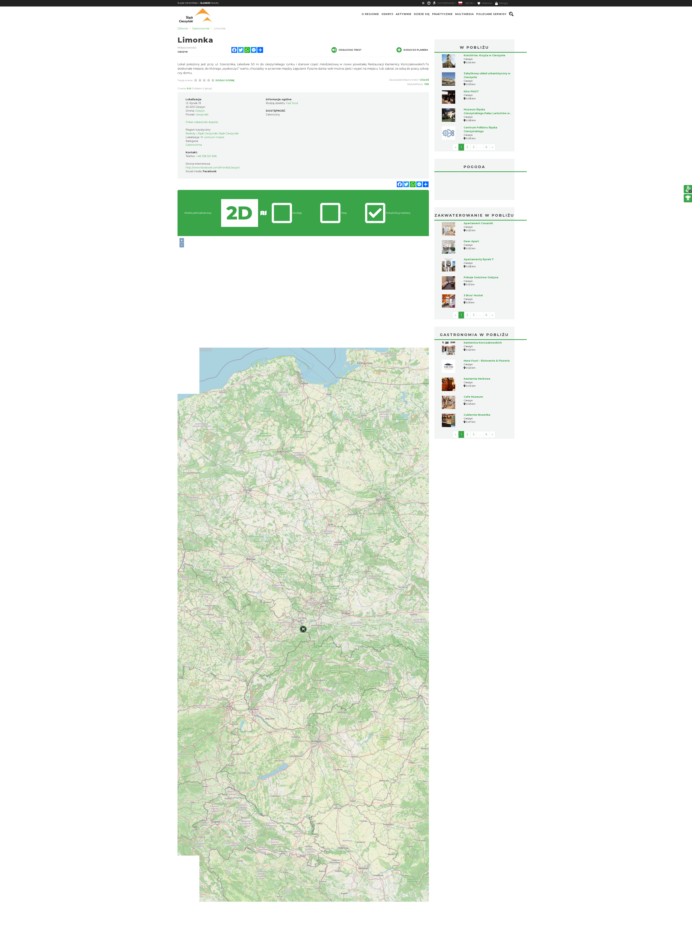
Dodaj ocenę (225, 80)
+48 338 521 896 (206, 156)
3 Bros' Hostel (473, 268)
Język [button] (469, 3)
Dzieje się (422, 14)
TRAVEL (209, 3)
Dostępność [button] (446, 3)
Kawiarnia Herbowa (477, 351)
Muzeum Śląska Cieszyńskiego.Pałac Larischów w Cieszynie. (487, 113)
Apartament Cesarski (478, 196)
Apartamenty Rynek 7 (479, 232)
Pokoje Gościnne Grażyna (481, 250)
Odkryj (387, 14)
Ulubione (486, 3)
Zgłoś (424, 79)
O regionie (370, 14)
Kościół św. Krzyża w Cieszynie (484, 55)
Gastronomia (194, 144)
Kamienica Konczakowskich (483, 315)
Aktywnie (403, 14)
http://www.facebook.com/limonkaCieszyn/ (213, 167)
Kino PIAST (471, 91)
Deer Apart (471, 214)
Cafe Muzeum (473, 369)
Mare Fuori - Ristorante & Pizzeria (487, 333)
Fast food (292, 103)
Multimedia (464, 14)
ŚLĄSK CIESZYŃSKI (188, 3)
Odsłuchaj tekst (350, 50)
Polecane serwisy (491, 14)
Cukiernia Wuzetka (477, 387)
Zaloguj (503, 3)
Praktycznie (442, 14)
